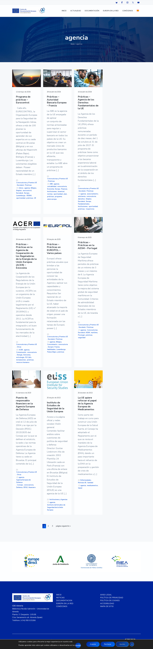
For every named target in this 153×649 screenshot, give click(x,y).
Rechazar (107, 644)
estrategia (20, 357)
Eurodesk (20, 185)
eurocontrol (27, 190)
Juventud (61, 191)
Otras (19, 347)
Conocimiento (52, 344)
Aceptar (93, 644)
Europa (26, 193)
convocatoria (62, 186)
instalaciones (21, 360)
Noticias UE (82, 483)
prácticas (29, 198)
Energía (19, 355)
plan (65, 194)
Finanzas (64, 189)
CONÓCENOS (61, 606)
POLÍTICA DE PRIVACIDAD (111, 597)
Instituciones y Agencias (58, 499)
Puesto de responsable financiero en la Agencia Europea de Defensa (25, 403)
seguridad (81, 338)
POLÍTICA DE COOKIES (110, 600)
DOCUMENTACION (64, 600)
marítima (94, 333)
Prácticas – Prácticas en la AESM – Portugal (87, 245)
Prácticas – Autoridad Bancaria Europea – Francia (56, 101)
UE (35, 198)
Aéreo (21, 188)
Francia (57, 347)
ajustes (78, 645)
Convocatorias (92, 330)
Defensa (19, 487)
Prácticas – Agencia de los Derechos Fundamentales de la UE (88, 102)
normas (50, 194)
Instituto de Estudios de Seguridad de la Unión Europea (55, 407)
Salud (80, 488)
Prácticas (28, 185)
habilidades (51, 349)
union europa (52, 199)
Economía (50, 189)
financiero (32, 487)
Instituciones (52, 191)
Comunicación (21, 352)
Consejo (20, 485)
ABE (51, 184)
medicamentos (92, 485)
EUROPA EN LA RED (64, 603)
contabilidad (51, 186)
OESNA (29, 195)
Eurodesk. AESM (84, 333)
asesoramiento (92, 194)
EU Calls (28, 357)
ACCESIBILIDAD (107, 603)
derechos (81, 199)
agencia (27, 188)
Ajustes (122, 644)
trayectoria (90, 209)
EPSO (26, 487)
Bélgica (33, 188)
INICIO (58, 595)
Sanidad (90, 483)
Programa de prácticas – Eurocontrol (23, 99)
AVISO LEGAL (106, 595)
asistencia (81, 196)
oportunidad (20, 198)
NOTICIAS (60, 597)
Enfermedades (85, 480)
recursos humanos (22, 362)
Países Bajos (52, 352)
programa (58, 196)
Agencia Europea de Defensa (23, 481)
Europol (51, 347)
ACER (21, 350)
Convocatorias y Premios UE (26, 183)
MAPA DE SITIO (107, 606)
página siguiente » (63, 526)
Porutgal (81, 335)
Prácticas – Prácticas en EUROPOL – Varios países (54, 249)
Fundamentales (83, 204)
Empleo (19, 190)
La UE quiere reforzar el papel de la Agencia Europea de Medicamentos (87, 403)
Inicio (73, 44)
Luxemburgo (20, 195)
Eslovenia (26, 355)
